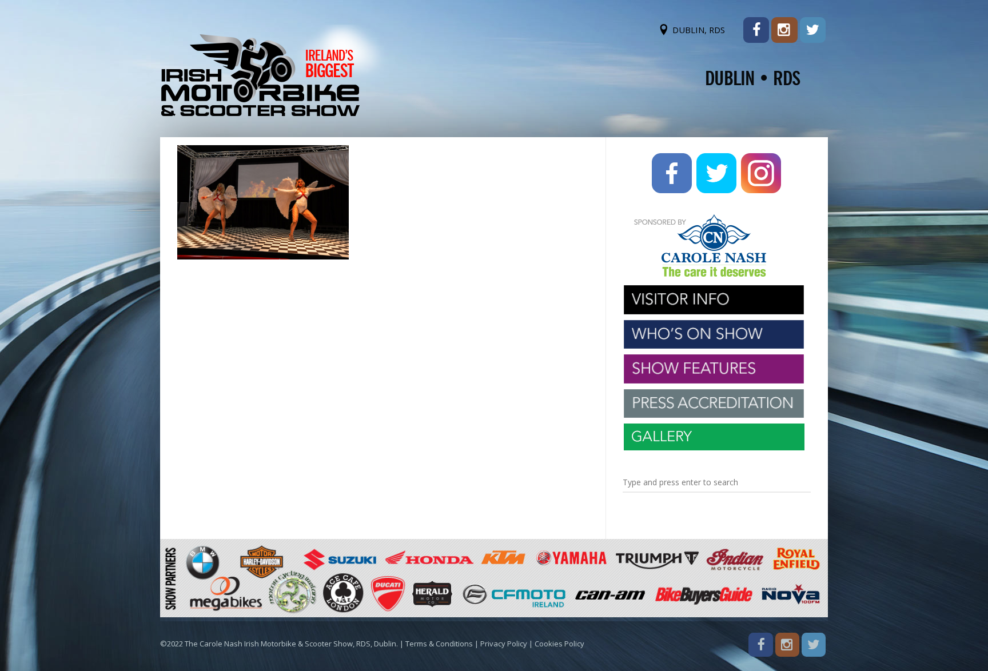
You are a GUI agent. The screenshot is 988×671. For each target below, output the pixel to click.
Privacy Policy (503, 643)
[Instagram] (784, 30)
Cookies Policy (559, 643)
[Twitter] (813, 30)
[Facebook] (756, 30)
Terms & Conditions (439, 643)
